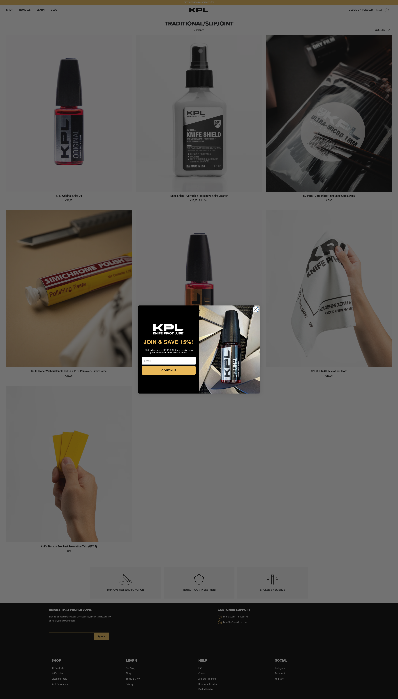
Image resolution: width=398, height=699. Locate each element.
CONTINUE (168, 370)
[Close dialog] (255, 309)
